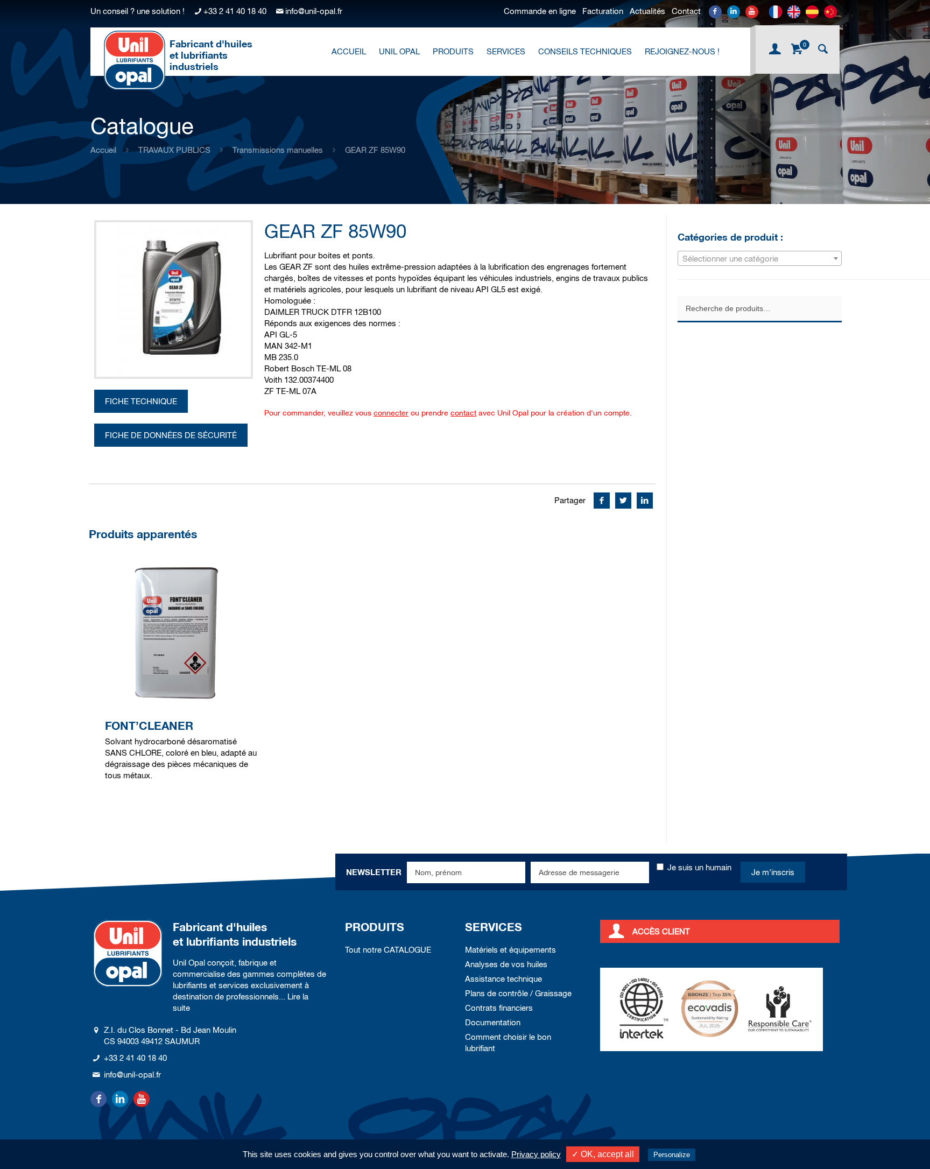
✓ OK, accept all (603, 1154)
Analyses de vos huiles (506, 964)
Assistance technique (503, 978)
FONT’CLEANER (149, 726)
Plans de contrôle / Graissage (518, 993)
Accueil (103, 149)
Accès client (661, 931)
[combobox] (760, 258)
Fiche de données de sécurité (171, 435)
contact (463, 413)
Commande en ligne (540, 11)
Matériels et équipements (510, 949)
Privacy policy (536, 1154)
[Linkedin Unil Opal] (733, 11)
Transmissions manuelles (277, 149)
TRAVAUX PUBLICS (174, 149)
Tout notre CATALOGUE (388, 949)
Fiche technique (141, 401)
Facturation (602, 11)
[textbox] (759, 258)
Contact (686, 11)
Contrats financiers (499, 1007)
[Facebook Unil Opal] (715, 11)
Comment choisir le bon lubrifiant (508, 1042)
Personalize (671, 1155)
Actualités (647, 11)
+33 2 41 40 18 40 (234, 11)
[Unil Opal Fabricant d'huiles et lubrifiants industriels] (134, 59)
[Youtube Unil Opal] (751, 11)
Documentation (492, 1022)
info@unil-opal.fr (313, 11)
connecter (391, 413)
